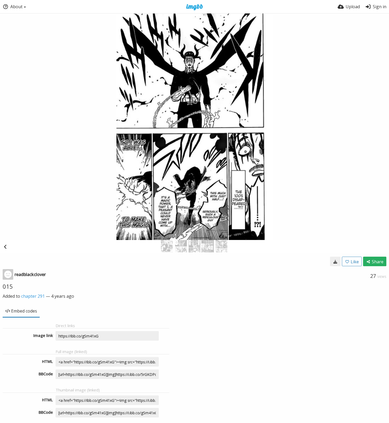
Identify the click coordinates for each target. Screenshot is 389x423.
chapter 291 (33, 296)
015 (8, 286)
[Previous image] (5, 246)
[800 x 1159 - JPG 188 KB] (335, 261)
